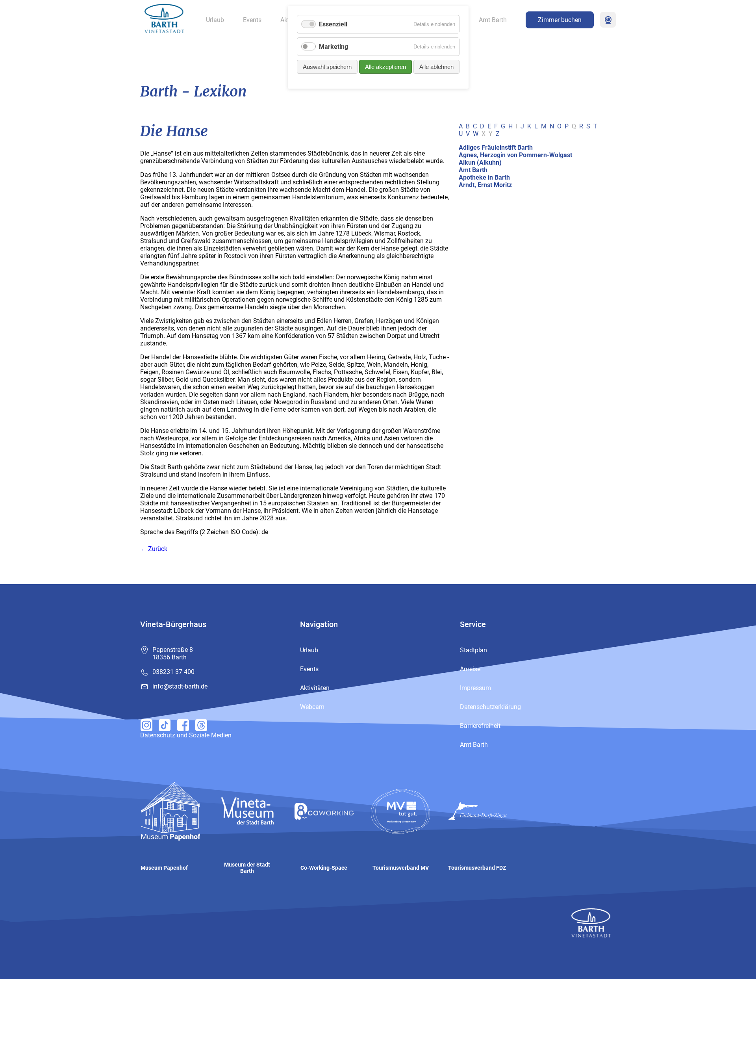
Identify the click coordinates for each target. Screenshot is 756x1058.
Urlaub (215, 20)
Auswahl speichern (327, 66)
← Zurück (153, 549)
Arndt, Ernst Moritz (485, 185)
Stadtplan (473, 650)
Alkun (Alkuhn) (480, 162)
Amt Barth (493, 20)
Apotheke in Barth (484, 177)
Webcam (608, 20)
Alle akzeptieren (385, 66)
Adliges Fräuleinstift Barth (496, 147)
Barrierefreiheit (480, 725)
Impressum (475, 688)
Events (252, 20)
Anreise (470, 669)
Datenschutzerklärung (490, 707)
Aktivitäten (315, 688)
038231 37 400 (173, 672)
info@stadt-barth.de (180, 686)
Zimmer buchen (560, 20)
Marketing (333, 46)
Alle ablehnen (436, 66)
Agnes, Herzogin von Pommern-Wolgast (515, 155)
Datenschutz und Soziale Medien (186, 735)
